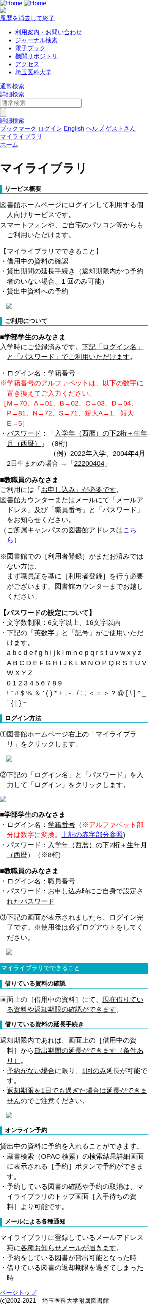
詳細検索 (12, 94)
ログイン (50, 128)
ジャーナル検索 (36, 40)
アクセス (27, 64)
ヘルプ (95, 128)
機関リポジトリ (36, 56)
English (74, 128)
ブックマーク (18, 128)
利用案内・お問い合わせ (48, 32)
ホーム (9, 144)
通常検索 (12, 86)
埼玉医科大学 (33, 72)
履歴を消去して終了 (27, 18)
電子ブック (30, 48)
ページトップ (18, 1292)
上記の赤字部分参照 (92, 835)
